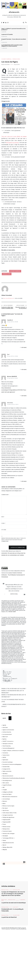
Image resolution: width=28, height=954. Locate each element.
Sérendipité (5, 835)
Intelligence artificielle (8, 792)
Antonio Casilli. (12, 611)
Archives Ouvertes (7, 732)
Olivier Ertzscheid (5, 64)
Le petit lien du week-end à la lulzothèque (13, 903)
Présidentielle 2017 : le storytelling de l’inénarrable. (12, 910)
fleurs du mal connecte (8, 775)
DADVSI (4, 757)
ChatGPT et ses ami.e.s (8, 741)
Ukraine (4, 840)
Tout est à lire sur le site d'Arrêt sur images (14, 136)
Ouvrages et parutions (8, 815)
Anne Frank (5, 727)
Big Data (4, 739)
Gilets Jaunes (6, 782)
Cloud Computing (6, 746)
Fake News (5, 773)
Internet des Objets (7, 794)
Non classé (5, 808)
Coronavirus (5, 752)
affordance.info (14, 12)
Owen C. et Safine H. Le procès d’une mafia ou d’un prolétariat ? (13, 29)
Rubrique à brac (16, 59)
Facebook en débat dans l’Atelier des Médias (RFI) (7, 307)
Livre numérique (6, 799)
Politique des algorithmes (8, 817)
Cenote (7, 929)
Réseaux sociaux (6, 826)
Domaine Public (6, 766)
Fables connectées (7, 771)
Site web (3, 529)
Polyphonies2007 (6, 819)
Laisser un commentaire (18, 547)
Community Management (8, 748)
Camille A (10, 320)
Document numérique (6, 59)
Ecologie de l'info (6, 769)
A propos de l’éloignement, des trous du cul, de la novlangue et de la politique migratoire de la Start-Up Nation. (13, 894)
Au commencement (7, 734)
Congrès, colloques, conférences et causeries (13, 750)
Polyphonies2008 (6, 822)
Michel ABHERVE (12, 376)
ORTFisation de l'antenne (12, 142)
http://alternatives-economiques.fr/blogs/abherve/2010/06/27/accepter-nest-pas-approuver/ (13, 390)
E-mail (3, 523)
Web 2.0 (4, 845)
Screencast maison (7, 831)
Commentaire (5, 494)
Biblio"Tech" (5, 736)
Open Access (6, 810)
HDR (3, 787)
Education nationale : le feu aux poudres (21, 307)
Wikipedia (5, 849)
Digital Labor (5, 759)
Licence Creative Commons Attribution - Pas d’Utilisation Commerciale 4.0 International (13, 575)
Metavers (5, 801)
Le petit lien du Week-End (9, 917)
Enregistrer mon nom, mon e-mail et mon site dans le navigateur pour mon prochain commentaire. (13, 540)
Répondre (24, 347)
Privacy (4, 824)
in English (5, 789)
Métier (4, 803)
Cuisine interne (6, 755)
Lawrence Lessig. (14, 593)
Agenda (4, 725)
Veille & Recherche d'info (8, 842)
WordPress (23, 929)
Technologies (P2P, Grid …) (9, 838)
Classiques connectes (8, 743)
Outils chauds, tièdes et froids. (10, 812)
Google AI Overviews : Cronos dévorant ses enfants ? (13, 40)
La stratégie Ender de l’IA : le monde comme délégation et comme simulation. (11, 45)
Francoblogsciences (7, 780)
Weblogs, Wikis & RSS (7, 847)
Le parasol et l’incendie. (7, 34)
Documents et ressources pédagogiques (12, 764)
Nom (2, 516)
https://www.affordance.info (8, 298)
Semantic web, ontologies (9, 833)
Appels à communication (8, 729)
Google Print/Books (7, 785)
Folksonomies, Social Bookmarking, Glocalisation (14, 778)
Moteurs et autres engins (8, 805)
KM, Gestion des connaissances (10, 796)
